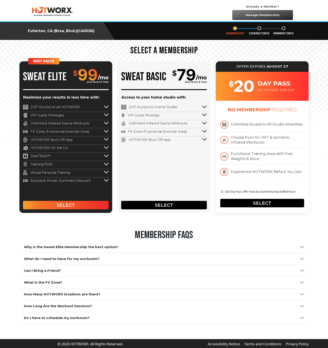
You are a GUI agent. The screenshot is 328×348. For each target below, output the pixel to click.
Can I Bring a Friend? (42, 270)
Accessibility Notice (224, 344)
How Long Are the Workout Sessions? (58, 306)
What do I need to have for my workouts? (62, 259)
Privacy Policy (297, 344)
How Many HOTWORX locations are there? (62, 294)
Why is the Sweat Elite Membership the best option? (71, 247)
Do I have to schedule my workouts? (57, 318)
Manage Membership (263, 15)
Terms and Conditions (262, 344)
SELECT (66, 205)
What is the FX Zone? (43, 282)
